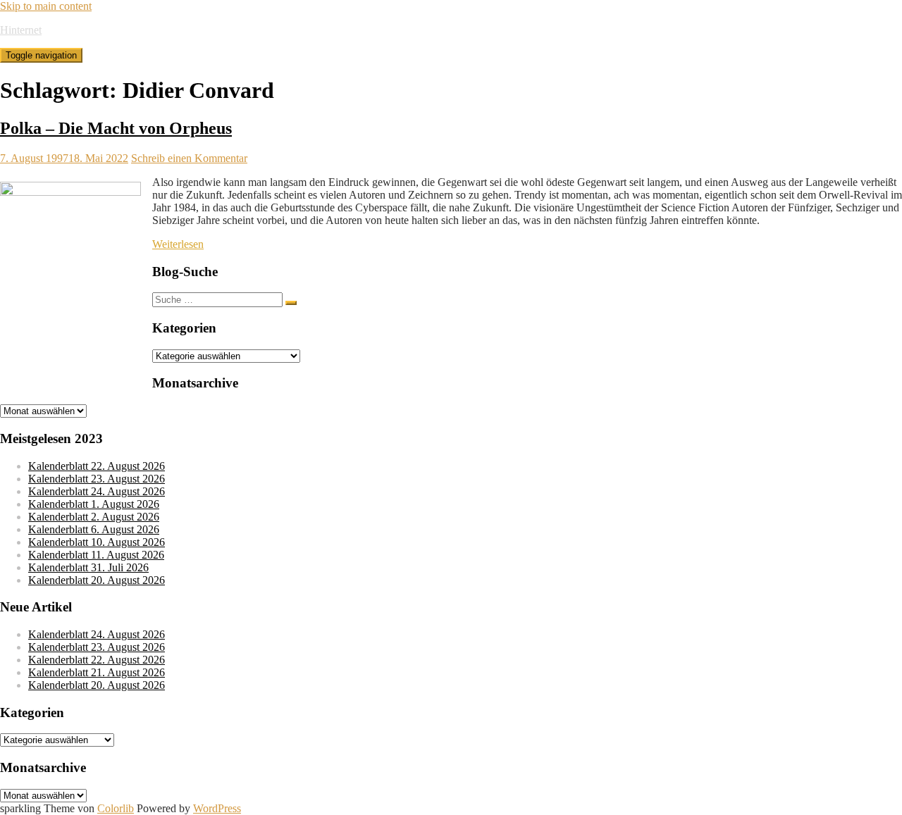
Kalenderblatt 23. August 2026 (96, 479)
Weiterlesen (178, 244)
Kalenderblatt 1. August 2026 (93, 504)
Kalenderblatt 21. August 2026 (96, 672)
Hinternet (21, 30)
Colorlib (115, 808)
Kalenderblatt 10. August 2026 (96, 542)
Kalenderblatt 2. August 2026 (93, 517)
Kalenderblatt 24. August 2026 (96, 491)
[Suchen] (291, 303)
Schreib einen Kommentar (189, 158)
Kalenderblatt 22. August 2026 (96, 466)
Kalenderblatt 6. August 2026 (93, 529)
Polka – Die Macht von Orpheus (116, 128)
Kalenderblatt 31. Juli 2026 (88, 567)
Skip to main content (46, 6)
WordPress (217, 808)
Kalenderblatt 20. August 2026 (96, 580)
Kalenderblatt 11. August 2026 (96, 555)
